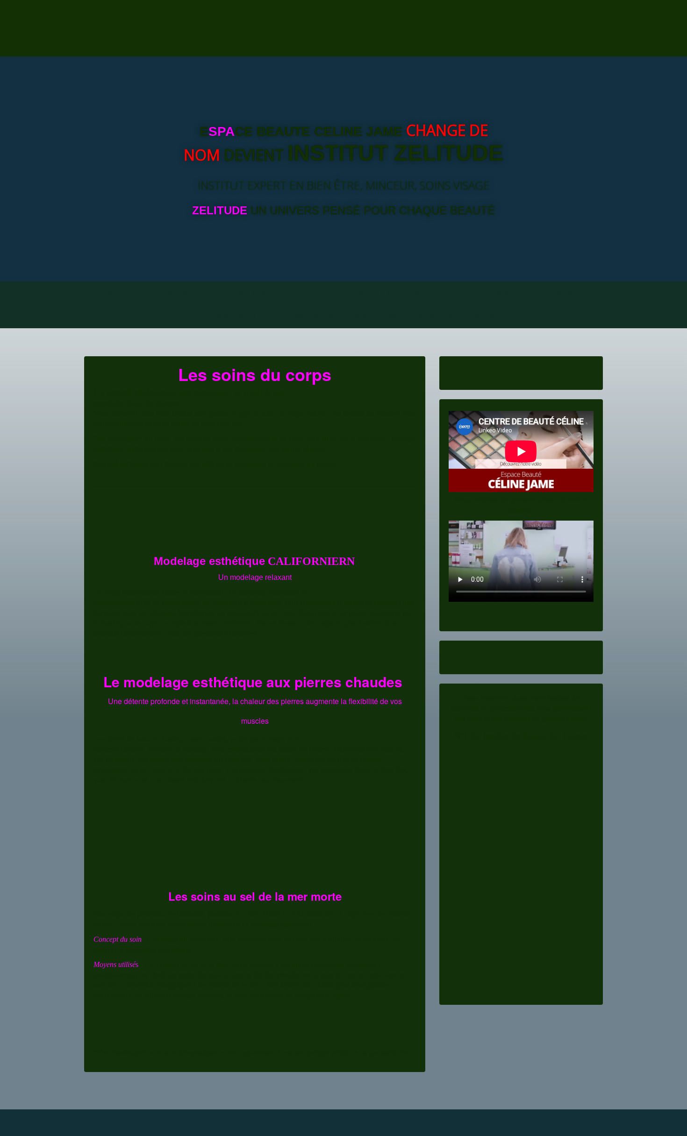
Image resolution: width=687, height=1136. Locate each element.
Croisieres (431, 293)
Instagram (377, 316)
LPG (303, 293)
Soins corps (253, 293)
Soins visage (184, 293)
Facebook (315, 316)
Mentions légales (456, 316)
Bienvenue (118, 293)
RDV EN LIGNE (560, 293)
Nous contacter (242, 316)
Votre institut (360, 293)
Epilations (493, 293)
